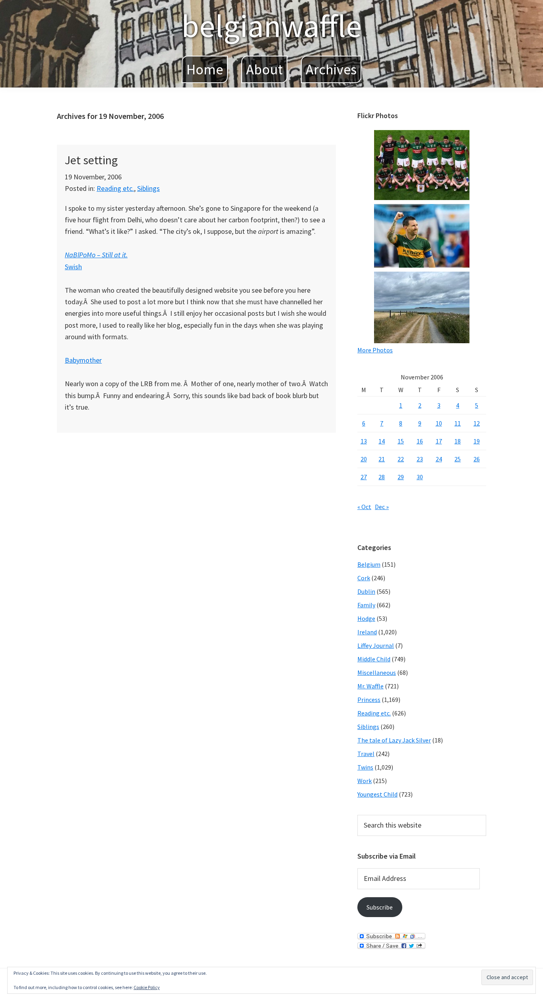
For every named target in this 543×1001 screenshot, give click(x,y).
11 (457, 423)
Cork (363, 578)
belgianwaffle (271, 26)
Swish (73, 266)
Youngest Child (377, 794)
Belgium (368, 564)
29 (401, 477)
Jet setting (91, 159)
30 (420, 477)
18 (457, 441)
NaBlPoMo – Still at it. (96, 254)
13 (364, 441)
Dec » (382, 507)
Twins (365, 767)
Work (364, 781)
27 (364, 477)
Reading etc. (115, 188)
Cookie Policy (147, 987)
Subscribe (380, 907)
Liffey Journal (375, 645)
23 (420, 459)
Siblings (148, 188)
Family (366, 605)
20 (364, 459)
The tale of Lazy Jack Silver (394, 740)
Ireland (367, 632)
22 (401, 459)
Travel (365, 754)
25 (457, 459)
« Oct (364, 507)
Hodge (366, 618)
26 (476, 459)
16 (420, 441)
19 (476, 441)
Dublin (366, 591)
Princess (368, 700)
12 (476, 423)
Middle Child (373, 659)
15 (401, 441)
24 (439, 459)
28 (381, 477)
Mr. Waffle (370, 686)
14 (381, 441)
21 (381, 459)
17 (439, 441)
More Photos (375, 350)
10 (439, 423)
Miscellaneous (376, 672)
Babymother (83, 360)
